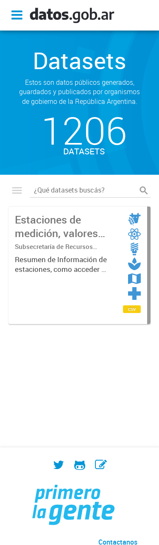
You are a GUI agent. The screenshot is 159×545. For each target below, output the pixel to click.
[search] (144, 190)
